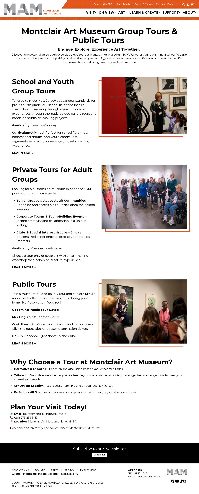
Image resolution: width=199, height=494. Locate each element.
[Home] (33, 7)
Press (54, 470)
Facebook (173, 481)
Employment (88, 470)
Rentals (160, 4)
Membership (124, 4)
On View (106, 12)
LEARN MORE (23, 153)
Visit (90, 12)
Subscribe (99, 455)
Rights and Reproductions (40, 474)
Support (170, 12)
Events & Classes (144, 4)
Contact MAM (20, 470)
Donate (171, 4)
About (189, 12)
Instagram (185, 481)
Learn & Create (143, 12)
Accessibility (69, 474)
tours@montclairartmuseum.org (44, 413)
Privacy (69, 470)
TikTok (181, 481)
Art (121, 12)
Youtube (177, 481)
